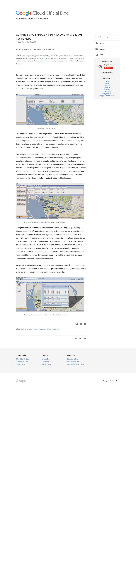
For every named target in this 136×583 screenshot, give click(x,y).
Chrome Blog (46, 361)
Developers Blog (72, 359)
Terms (118, 381)
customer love (25, 329)
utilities (57, 329)
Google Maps (106, 94)
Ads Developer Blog (73, 361)
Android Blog (46, 359)
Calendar (107, 87)
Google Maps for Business (46, 329)
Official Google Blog (22, 359)
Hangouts (107, 85)
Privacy (112, 381)
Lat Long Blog (46, 364)
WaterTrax (67, 56)
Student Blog (20, 364)
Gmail (107, 83)
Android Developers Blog (75, 364)
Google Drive (107, 91)
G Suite (106, 81)
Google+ (107, 89)
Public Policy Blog (22, 361)
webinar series (45, 61)
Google (105, 381)
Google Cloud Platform (106, 96)
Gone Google (34, 329)
